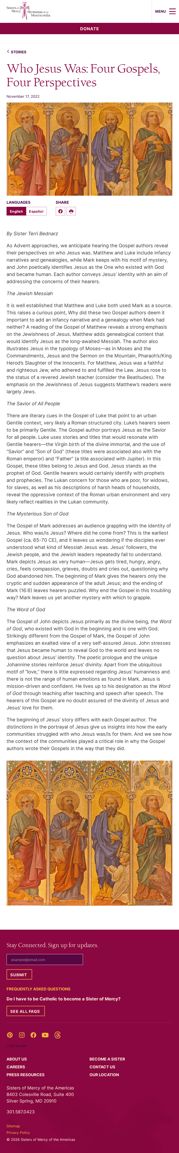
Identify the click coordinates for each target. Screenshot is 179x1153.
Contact (103, 1067)
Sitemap (13, 1126)
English (16, 211)
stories (18, 52)
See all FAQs (25, 1011)
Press (26, 1074)
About (17, 1059)
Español (36, 211)
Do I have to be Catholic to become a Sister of (64, 999)
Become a (108, 1059)
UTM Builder (17, 1046)
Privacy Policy (18, 1132)
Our (105, 1074)
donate (89, 28)
